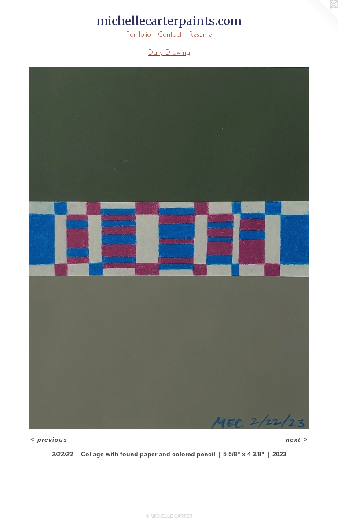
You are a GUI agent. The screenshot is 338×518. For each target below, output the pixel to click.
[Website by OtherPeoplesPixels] (320, 17)
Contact (170, 34)
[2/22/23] (169, 248)
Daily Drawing (169, 52)
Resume (200, 34)
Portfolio (138, 34)
